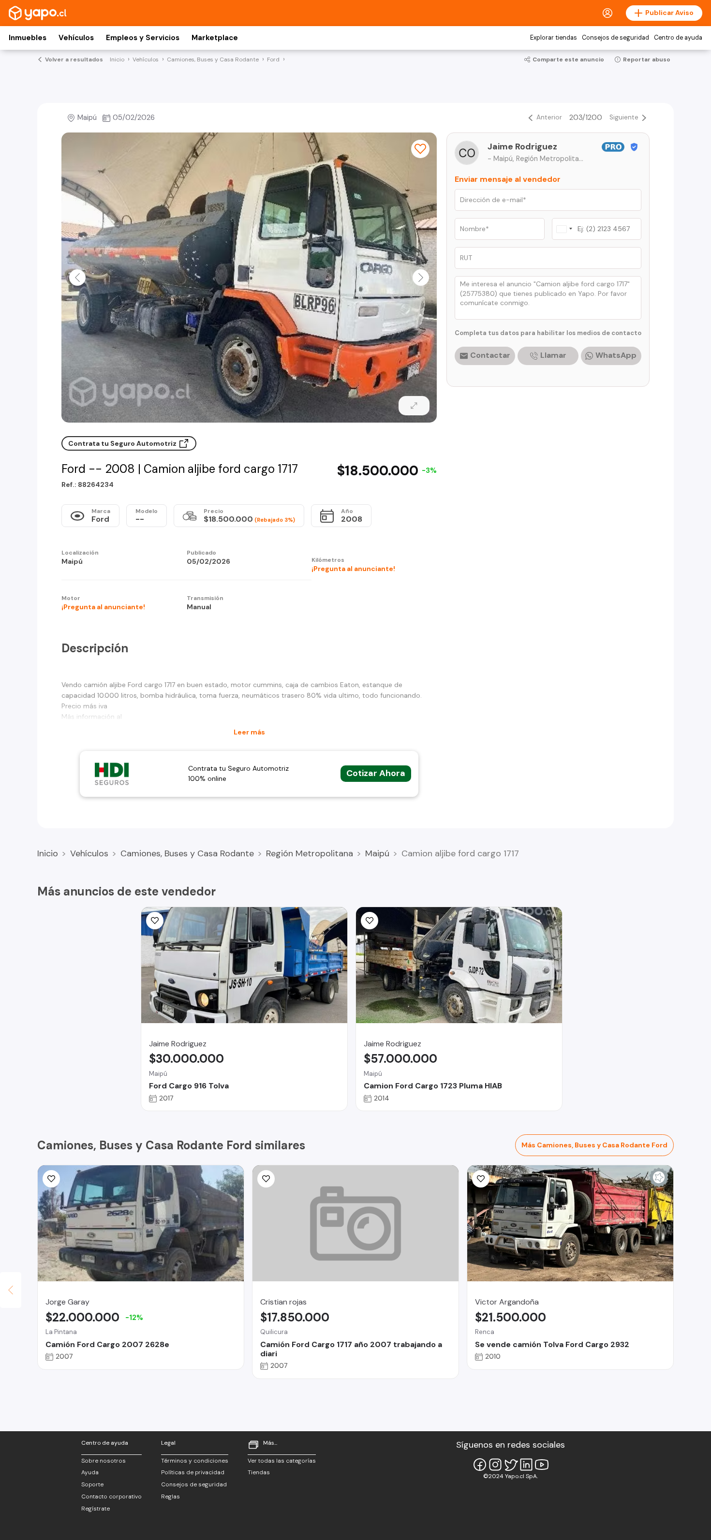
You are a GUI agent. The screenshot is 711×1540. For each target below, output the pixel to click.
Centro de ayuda (678, 38)
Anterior (549, 117)
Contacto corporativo (111, 1496)
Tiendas (259, 1472)
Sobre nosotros (103, 1461)
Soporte (92, 1484)
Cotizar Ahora (375, 773)
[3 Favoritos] (154, 920)
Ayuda (90, 1472)
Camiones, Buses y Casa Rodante (187, 853)
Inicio (47, 853)
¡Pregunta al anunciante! (353, 568)
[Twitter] (510, 1464)
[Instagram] (495, 1464)
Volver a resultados (74, 59)
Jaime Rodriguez (522, 146)
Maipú (377, 853)
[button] (77, 277)
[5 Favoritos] (369, 920)
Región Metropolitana (309, 853)
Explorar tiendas (553, 38)
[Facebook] (480, 1464)
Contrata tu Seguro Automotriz (123, 443)
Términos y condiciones (194, 1461)
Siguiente (623, 117)
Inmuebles (27, 38)
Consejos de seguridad (615, 38)
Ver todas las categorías (282, 1461)
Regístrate (95, 1508)
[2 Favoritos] (51, 1179)
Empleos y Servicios (142, 38)
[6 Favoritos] (420, 149)
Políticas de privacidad (192, 1472)
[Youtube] (541, 1464)
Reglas (170, 1496)
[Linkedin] (526, 1464)
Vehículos (76, 38)
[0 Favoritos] (266, 1179)
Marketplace (215, 38)
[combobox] (564, 229)
